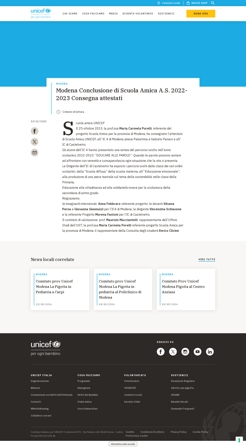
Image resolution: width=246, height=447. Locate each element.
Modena (62, 84)
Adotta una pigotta (182, 387)
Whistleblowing (39, 408)
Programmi (83, 381)
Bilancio (35, 387)
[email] (34, 153)
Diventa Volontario (138, 13)
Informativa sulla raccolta (123, 444)
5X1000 (175, 394)
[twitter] (34, 142)
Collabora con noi (41, 415)
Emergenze (83, 387)
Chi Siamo (70, 13)
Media (113, 13)
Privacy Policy (178, 432)
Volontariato (131, 381)
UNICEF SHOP (199, 3)
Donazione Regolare (183, 381)
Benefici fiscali (179, 401)
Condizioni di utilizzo (152, 432)
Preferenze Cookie (137, 436)
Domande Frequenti (182, 408)
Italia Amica (84, 401)
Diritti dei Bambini (87, 394)
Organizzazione (40, 381)
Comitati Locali (171, 3)
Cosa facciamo (93, 13)
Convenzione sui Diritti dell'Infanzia (51, 394)
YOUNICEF (130, 387)
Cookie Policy (200, 432)
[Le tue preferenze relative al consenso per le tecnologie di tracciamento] (239, 440)
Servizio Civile (132, 401)
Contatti (36, 401)
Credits (130, 432)
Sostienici (166, 13)
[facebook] (34, 131)
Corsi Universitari (87, 408)
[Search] (213, 3)
